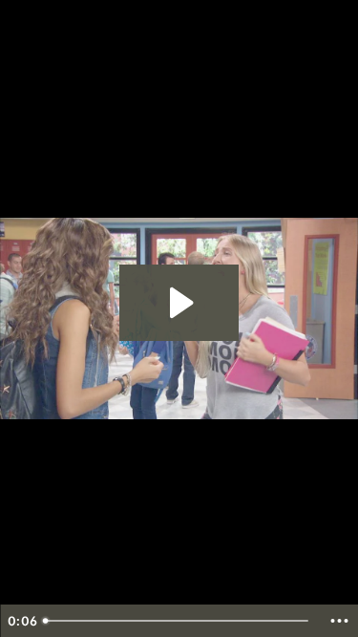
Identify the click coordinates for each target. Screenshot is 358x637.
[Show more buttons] (339, 621)
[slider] (178, 621)
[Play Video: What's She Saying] (179, 303)
